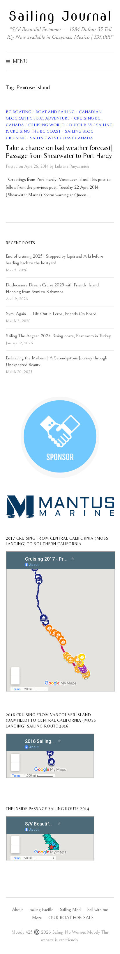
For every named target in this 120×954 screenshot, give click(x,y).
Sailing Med (70, 909)
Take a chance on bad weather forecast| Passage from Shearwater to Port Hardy (59, 151)
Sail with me (97, 909)
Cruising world (46, 125)
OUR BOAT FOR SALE (70, 918)
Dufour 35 (80, 125)
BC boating (18, 112)
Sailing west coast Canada (61, 138)
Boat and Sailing (55, 112)
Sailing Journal (60, 16)
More (37, 918)
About (17, 909)
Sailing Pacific (41, 909)
